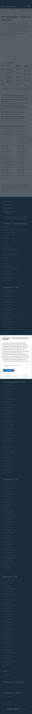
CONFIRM (9, 370)
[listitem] (16, 366)
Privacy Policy (24, 376)
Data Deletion (7, 376)
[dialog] (16, 357)
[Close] (28, 338)
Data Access (16, 376)
